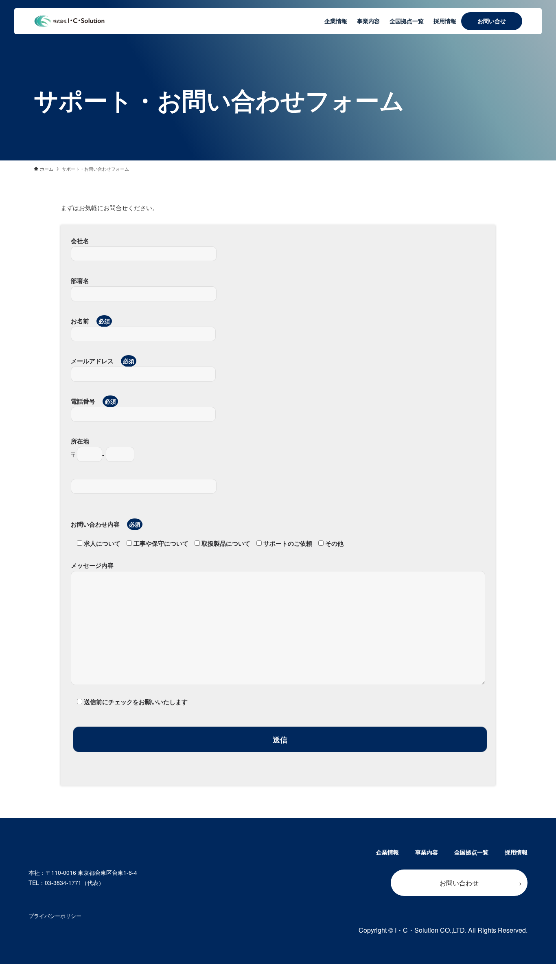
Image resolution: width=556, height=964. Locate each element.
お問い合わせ (459, 882)
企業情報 (387, 852)
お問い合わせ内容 (96, 524)
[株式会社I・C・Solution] (69, 21)
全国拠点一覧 (471, 852)
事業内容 (426, 852)
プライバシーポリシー (54, 916)
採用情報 (516, 852)
